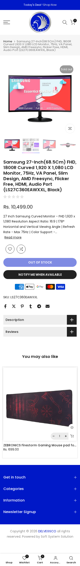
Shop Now (50, 5)
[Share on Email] (48, 306)
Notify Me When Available (40, 274)
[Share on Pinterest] (22, 306)
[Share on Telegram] (39, 306)
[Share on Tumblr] (31, 306)
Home (7, 41)
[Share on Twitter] (14, 306)
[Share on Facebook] (5, 306)
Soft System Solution (57, 537)
